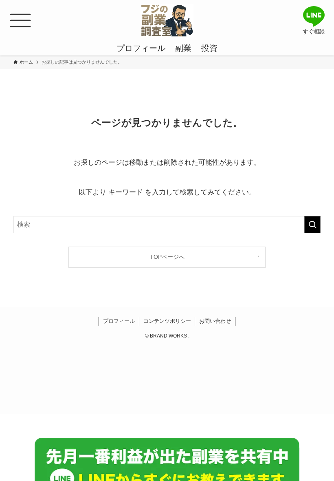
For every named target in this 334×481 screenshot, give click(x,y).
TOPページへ (167, 257)
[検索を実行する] (312, 224)
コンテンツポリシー (167, 321)
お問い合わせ (215, 321)
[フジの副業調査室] (167, 20)
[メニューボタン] (20, 20)
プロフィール (119, 321)
